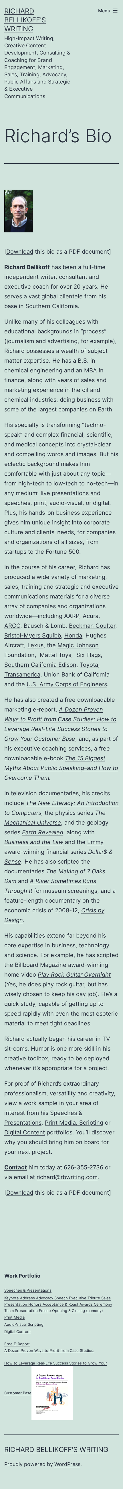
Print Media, (62, 1122)
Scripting (91, 1122)
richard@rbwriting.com (67, 1177)
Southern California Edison (40, 664)
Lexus (35, 645)
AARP (71, 616)
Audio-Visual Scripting (23, 1324)
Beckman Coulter (92, 625)
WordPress (67, 1464)
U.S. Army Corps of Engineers (67, 684)
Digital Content (24, 1132)
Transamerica (22, 674)
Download (19, 251)
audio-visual (65, 502)
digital (101, 502)
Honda (73, 635)
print (40, 502)
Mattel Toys (55, 655)
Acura (90, 616)
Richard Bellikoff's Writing (25, 20)
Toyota (89, 664)
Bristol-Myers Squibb (32, 635)
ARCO (12, 625)
